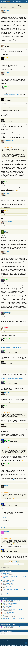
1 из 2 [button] (10, 561)
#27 (26, 489)
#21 (26, 386)
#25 (26, 444)
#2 (26, 49)
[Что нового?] (24, 1)
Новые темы (4, 598)
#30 (26, 554)
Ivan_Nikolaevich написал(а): (7, 105)
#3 (26, 61)
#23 (26, 409)
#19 (26, 355)
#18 (26, 342)
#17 (26, 331)
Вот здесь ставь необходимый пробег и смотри (12, 378)
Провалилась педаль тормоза (9, 606)
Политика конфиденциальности (16, 641)
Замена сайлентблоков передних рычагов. (12, 593)
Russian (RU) (12, 640)
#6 (26, 103)
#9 (26, 185)
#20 (26, 366)
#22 (26, 397)
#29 (26, 535)
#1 (26, 15)
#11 (26, 214)
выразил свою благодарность (9, 482)
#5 (26, 90)
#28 (26, 508)
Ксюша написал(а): (5, 368)
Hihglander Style (5, 640)
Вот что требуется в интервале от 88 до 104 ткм (12, 347)
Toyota (4, 517)
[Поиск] (26, 1)
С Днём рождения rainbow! (9, 580)
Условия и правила (5, 641)
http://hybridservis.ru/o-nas (10, 479)
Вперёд (14, 561)
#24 (26, 429)
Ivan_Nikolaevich (4, 7)
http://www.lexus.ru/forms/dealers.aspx (10, 94)
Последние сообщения (7, 571)
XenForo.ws (15, 645)
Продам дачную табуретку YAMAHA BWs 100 (13, 609)
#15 (26, 283)
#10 (26, 198)
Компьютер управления (8, 612)
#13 (26, 235)
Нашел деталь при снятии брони (10, 603)
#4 (26, 77)
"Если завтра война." (7, 586)
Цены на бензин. (6, 573)
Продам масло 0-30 (7, 615)
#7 (26, 124)
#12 (26, 225)
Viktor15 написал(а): (5, 412)
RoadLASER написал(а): (6, 147)
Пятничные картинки (8, 583)
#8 (26, 144)
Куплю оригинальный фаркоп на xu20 (11, 600)
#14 (26, 256)
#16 (26, 316)
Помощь (3, 643)
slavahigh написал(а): (5, 492)
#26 (26, 468)
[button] (1, 1)
